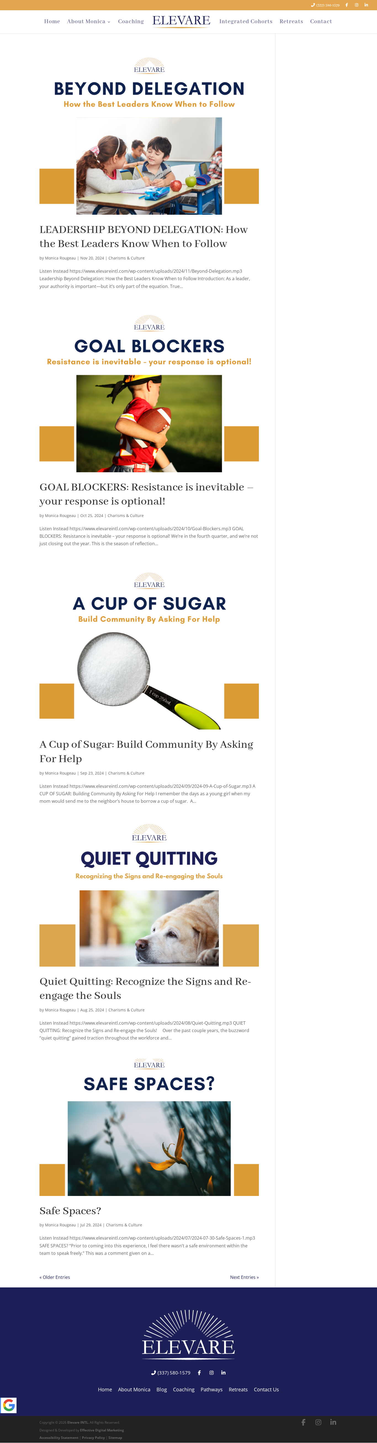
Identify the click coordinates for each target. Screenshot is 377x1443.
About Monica (86, 22)
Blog (161, 1390)
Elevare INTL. (78, 1422)
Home (52, 22)
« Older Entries (54, 1277)
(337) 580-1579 (327, 5)
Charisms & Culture (126, 258)
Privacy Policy (93, 1437)
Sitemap (115, 1437)
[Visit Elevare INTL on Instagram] (318, 1422)
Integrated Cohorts (246, 22)
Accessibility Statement (58, 1437)
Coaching (131, 22)
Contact (321, 22)
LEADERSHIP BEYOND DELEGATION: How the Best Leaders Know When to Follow (143, 237)
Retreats (291, 22)
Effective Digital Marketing (102, 1430)
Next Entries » (244, 1277)
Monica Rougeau (60, 258)
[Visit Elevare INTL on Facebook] (303, 1422)
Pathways (212, 1390)
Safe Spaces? (70, 1211)
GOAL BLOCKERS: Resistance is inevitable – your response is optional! (146, 495)
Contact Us (266, 1390)
